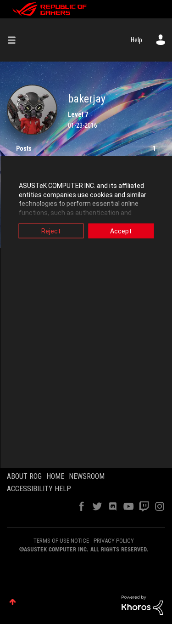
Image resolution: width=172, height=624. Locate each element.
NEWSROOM (87, 476)
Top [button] (12, 601)
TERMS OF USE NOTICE (61, 540)
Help (136, 40)
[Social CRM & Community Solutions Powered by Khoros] (142, 604)
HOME (55, 476)
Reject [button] (51, 231)
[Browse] (15, 39)
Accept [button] (121, 231)
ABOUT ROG (24, 476)
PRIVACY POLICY (114, 540)
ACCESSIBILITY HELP (39, 488)
